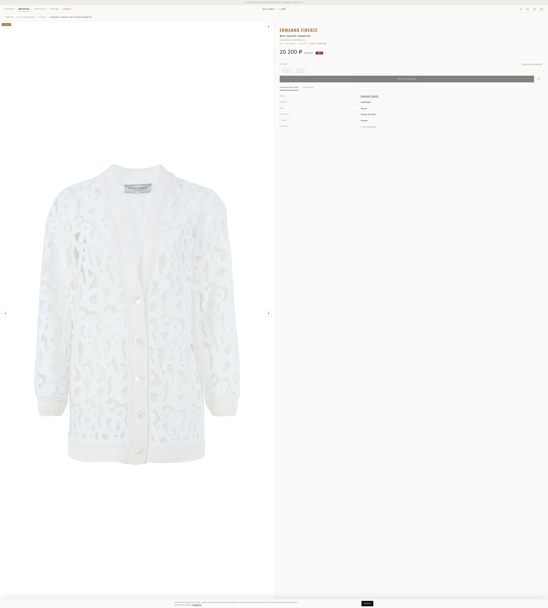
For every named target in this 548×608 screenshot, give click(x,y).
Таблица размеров (532, 64)
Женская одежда (26, 17)
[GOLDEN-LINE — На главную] (274, 8)
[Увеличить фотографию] (269, 27)
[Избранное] (535, 9)
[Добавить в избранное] (538, 79)
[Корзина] (541, 9)
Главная (9, 17)
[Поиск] (521, 9)
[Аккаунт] (528, 9)
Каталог (42, 17)
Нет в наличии (406, 79)
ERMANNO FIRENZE (369, 96)
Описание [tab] (308, 87)
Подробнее (197, 605)
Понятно (367, 603)
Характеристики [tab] (289, 87)
